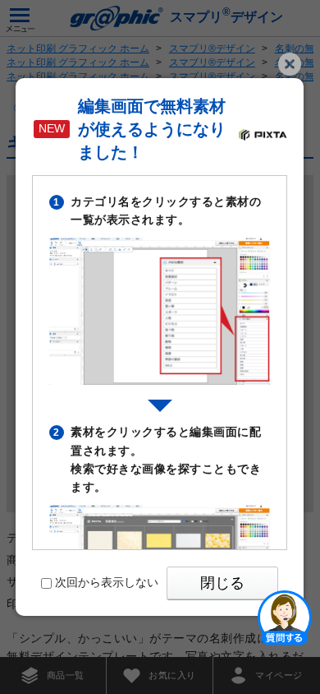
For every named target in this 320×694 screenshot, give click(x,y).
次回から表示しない (106, 582)
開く (284, 616)
